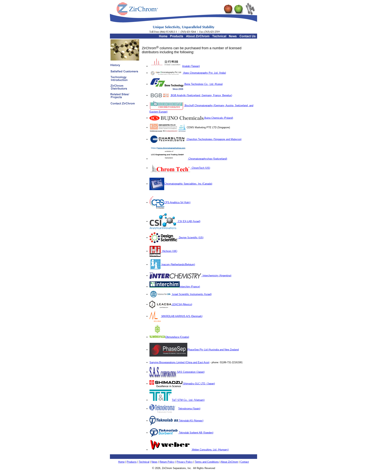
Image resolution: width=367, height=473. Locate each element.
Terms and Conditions (207, 461)
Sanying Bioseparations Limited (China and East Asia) (179, 362)
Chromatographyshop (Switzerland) (207, 158)
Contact (244, 461)
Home (121, 461)
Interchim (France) (190, 286)
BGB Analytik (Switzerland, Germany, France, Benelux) (201, 95)
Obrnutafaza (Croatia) (177, 337)
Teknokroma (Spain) (189, 408)
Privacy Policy (185, 461)
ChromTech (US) (200, 167)
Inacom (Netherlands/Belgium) (178, 264)
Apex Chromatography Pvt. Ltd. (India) (204, 72)
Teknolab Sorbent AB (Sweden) (195, 432)
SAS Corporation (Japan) (190, 371)
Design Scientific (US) (190, 237)
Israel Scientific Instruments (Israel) (191, 294)
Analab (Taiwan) (191, 66)
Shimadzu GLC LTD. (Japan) (198, 383)
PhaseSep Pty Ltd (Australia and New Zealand (213, 349)
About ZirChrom (229, 461)
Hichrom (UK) (169, 251)
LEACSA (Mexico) (181, 304)
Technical (144, 461)
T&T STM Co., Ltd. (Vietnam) (188, 400)
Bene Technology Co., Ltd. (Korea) (203, 84)
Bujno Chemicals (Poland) (218, 117)
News (154, 461)
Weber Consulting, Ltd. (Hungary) (210, 449)
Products (132, 461)
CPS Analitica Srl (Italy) (177, 202)
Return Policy (167, 461)
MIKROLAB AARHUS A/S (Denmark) (181, 316)
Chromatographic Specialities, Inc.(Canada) (188, 183)
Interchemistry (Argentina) (216, 275)
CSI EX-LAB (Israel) (188, 221)
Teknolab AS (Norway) (190, 420)
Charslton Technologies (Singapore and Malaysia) (213, 139)
